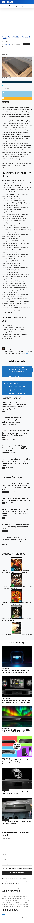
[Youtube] (4, 914)
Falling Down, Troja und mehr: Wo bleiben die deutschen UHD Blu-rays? (16, 499)
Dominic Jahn (7, 44)
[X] (3, 914)
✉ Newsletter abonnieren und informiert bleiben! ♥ (17, 868)
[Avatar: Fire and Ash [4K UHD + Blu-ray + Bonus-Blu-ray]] (17, 586)
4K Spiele (4, 544)
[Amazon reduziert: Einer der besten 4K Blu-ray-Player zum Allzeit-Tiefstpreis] (17, 716)
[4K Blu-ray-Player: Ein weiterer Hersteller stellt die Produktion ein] (17, 778)
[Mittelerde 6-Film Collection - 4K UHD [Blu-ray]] (17, 570)
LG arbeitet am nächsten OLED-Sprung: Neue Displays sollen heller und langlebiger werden (16, 420)
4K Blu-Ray (11, 346)
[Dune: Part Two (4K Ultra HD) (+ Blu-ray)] (16, 602)
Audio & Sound (5, 668)
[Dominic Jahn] (3, 351)
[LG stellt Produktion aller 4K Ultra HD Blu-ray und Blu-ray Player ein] (17, 808)
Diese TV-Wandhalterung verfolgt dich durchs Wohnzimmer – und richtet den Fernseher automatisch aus (15, 434)
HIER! (23, 883)
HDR (15, 346)
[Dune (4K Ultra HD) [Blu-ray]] (16, 618)
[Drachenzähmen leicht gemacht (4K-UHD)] (16, 634)
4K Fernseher (5, 424)
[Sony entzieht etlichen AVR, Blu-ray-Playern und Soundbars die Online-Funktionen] (17, 656)
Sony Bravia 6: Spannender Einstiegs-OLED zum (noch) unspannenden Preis (16, 527)
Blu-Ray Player (26, 43)
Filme (3, 411)
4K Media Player (5, 698)
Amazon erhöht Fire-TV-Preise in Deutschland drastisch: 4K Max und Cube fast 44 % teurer (16, 448)
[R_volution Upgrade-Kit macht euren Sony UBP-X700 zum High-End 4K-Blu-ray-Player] (17, 686)
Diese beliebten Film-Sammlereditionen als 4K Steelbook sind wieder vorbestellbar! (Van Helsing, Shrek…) (16, 406)
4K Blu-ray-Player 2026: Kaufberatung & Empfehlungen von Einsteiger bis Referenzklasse (15, 762)
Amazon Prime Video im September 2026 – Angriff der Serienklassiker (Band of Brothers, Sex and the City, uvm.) (16, 486)
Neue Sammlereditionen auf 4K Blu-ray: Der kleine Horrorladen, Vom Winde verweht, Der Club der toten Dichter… (16, 462)
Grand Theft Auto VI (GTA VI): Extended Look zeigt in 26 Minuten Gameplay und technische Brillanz (15, 540)
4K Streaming (5, 452)
